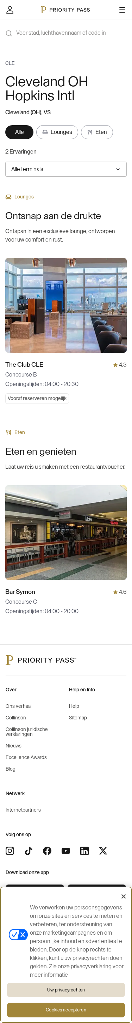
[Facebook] (47, 851)
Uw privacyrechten (66, 990)
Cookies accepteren (66, 1010)
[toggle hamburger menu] (122, 10)
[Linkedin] (84, 851)
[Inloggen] (10, 10)
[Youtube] (66, 851)
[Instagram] (10, 851)
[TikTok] (28, 851)
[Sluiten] (123, 896)
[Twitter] (103, 851)
